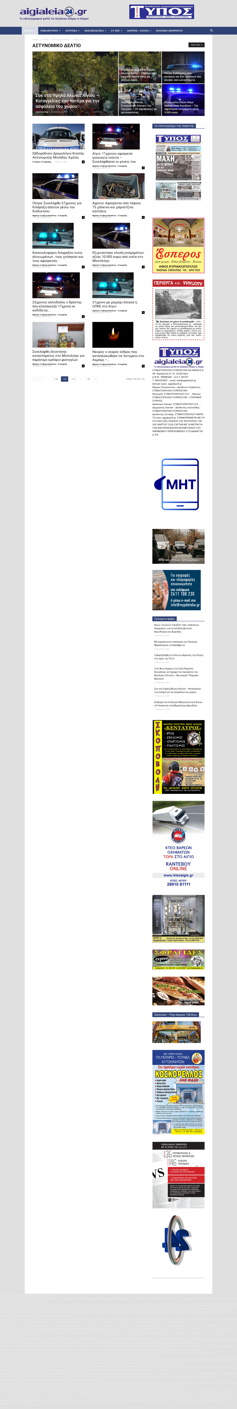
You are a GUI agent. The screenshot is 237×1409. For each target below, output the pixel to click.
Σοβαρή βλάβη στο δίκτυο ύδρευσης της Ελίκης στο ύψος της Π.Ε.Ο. (179, 657)
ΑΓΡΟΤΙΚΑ (71, 30)
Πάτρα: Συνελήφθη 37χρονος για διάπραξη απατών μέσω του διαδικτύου (57, 207)
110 (73, 379)
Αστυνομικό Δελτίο (61, 39)
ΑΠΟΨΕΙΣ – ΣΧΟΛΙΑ (138, 30)
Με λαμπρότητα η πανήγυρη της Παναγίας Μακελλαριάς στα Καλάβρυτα (175, 643)
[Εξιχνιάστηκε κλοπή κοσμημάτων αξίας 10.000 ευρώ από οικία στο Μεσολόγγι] (118, 236)
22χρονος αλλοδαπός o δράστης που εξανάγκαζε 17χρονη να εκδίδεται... (57, 306)
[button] (211, 30)
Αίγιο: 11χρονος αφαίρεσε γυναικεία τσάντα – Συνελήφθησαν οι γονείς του (114, 158)
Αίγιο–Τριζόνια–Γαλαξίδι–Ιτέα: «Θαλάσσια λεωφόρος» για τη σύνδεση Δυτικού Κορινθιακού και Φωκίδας (176, 628)
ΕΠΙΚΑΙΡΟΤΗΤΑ (49, 30)
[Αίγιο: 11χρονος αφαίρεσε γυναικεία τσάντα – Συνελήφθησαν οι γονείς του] (118, 137)
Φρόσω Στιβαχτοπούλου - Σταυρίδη (109, 166)
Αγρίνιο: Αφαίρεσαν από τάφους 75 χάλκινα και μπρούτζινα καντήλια (116, 207)
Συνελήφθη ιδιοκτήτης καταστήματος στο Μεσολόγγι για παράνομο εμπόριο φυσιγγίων (58, 356)
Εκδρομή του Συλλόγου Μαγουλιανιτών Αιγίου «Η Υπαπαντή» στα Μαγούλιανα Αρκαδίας (178, 704)
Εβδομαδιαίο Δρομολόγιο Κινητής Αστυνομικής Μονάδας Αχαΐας (58, 155)
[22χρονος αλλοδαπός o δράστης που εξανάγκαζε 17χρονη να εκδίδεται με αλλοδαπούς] (58, 285)
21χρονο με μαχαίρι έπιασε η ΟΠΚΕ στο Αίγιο (114, 304)
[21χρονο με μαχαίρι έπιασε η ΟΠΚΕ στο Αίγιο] (118, 285)
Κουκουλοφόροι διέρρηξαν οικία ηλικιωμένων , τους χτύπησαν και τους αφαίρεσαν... (58, 257)
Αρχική (35, 39)
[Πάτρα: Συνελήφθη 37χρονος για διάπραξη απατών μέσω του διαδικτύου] (58, 186)
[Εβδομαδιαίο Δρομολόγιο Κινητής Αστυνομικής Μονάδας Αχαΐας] (58, 136)
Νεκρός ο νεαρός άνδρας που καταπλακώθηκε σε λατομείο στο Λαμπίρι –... (118, 356)
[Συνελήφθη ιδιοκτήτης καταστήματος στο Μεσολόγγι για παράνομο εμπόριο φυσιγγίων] (58, 335)
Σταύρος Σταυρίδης (41, 161)
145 (88, 379)
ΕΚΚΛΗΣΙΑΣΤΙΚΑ (94, 30)
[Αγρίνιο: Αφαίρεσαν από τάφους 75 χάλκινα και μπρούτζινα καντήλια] (118, 186)
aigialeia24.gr (42, 112)
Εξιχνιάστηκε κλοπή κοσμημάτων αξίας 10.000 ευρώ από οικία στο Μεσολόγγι (118, 257)
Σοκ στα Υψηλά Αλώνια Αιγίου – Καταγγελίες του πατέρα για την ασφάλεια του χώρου (177, 690)
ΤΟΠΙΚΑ (28, 30)
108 (56, 379)
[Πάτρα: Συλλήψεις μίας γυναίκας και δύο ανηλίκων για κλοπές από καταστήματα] (183, 67)
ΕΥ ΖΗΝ (115, 30)
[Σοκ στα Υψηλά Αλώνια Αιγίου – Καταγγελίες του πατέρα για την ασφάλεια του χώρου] (75, 89)
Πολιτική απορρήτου (169, 30)
